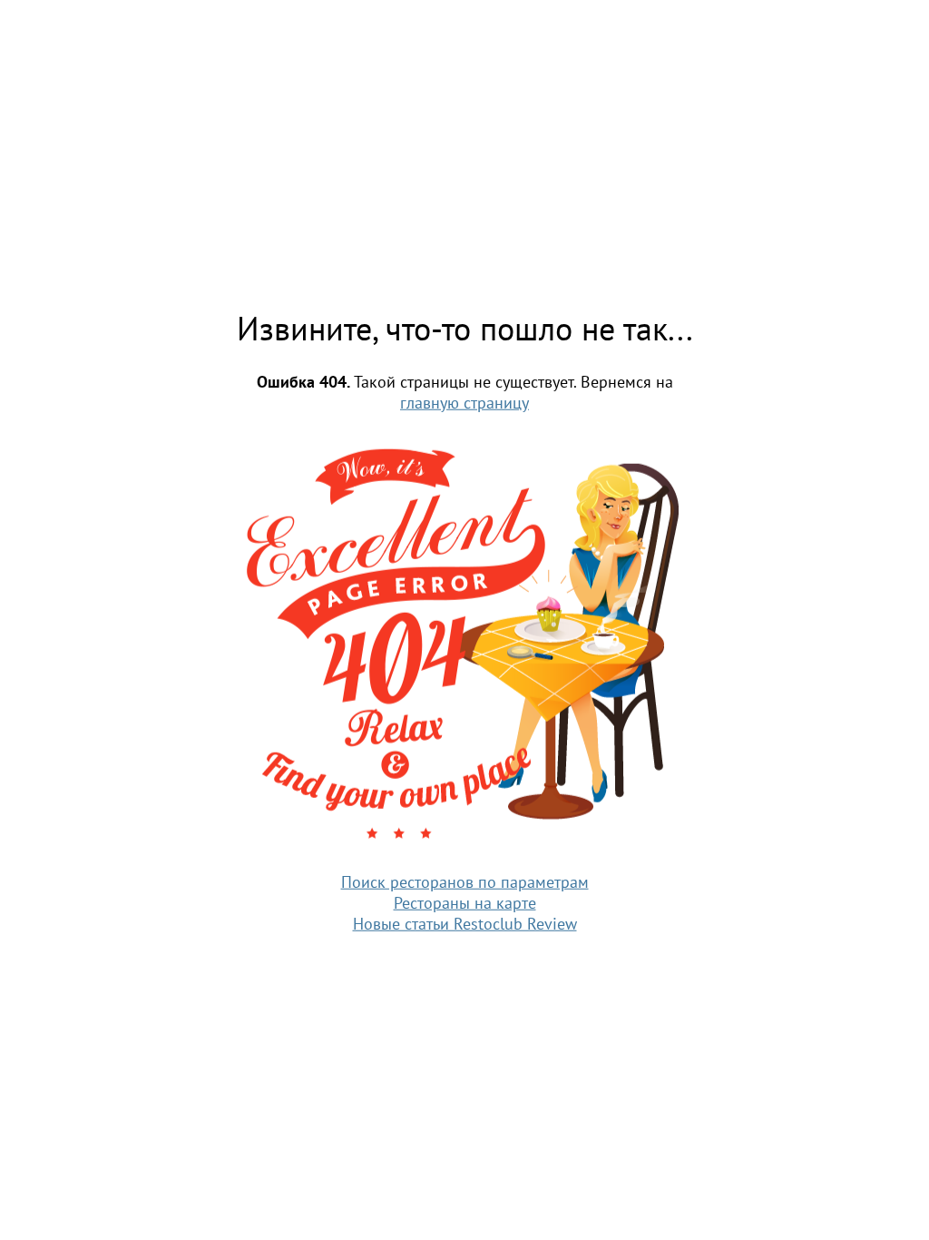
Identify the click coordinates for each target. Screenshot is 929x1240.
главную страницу (464, 402)
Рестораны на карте (465, 901)
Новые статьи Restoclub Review (465, 922)
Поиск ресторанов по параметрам (465, 881)
